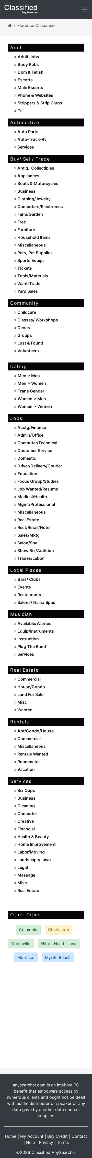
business (26, 191)
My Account (31, 1136)
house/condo (30, 686)
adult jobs (28, 56)
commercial (28, 679)
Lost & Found (29, 343)
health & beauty (32, 836)
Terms (63, 1142)
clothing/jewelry (33, 198)
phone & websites (35, 95)
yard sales (27, 291)
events (23, 587)
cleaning (25, 805)
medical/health (31, 496)
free (21, 221)
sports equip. (30, 260)
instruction (27, 638)
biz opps (25, 790)
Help (30, 1142)
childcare (26, 312)
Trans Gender (31, 391)
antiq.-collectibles (35, 168)
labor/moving (30, 852)
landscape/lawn (33, 859)
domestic (26, 458)
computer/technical (36, 442)
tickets (24, 268)
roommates (28, 761)
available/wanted (34, 623)
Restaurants (28, 594)
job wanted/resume (37, 489)
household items (33, 237)
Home (10, 1136)
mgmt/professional (35, 504)
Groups (24, 335)
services (25, 147)
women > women (35, 406)
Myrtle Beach (58, 957)
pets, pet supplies (34, 252)
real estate (27, 519)
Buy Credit (57, 1136)
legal (22, 867)
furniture (25, 229)
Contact (79, 1136)
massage (25, 875)
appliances (27, 175)
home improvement (36, 844)
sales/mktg (28, 535)
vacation (25, 769)
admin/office (29, 435)
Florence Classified (36, 25)
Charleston (58, 929)
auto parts (27, 131)
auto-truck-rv (31, 139)
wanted (24, 709)
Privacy (46, 1142)
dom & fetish (30, 72)
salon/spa (26, 542)
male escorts (30, 87)
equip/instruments (35, 631)
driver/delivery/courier (39, 465)
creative (25, 821)
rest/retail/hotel (33, 527)
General (24, 327)
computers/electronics (39, 206)
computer (26, 813)
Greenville (20, 943)
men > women (32, 383)
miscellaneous (31, 245)
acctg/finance (31, 427)
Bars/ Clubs (29, 579)
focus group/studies (37, 481)
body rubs (28, 64)
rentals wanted (32, 754)
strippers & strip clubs (40, 102)
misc (21, 702)
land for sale (29, 694)
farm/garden (29, 214)
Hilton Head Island (59, 943)
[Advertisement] (46, 1015)
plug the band (31, 646)
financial (25, 828)
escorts (25, 79)
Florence (26, 957)
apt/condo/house (35, 730)
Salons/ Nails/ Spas (35, 602)
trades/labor (30, 558)
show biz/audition (35, 550)
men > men (29, 375)
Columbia (28, 929)
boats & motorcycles (37, 183)
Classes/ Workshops (37, 319)
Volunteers (27, 350)
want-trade (28, 283)
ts (20, 110)
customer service (34, 450)
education (26, 473)
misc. (22, 882)
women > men (32, 398)
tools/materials (32, 275)
